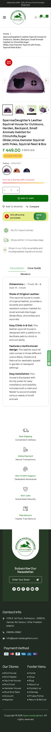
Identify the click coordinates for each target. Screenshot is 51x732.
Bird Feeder (10, 677)
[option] (25, 79)
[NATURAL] (17, 170)
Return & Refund (37, 699)
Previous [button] (5, 80)
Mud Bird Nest (12, 692)
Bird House (10, 673)
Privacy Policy (36, 696)
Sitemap (33, 692)
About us (34, 684)
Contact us (35, 688)
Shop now (25, 5)
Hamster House (12, 688)
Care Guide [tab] (34, 268)
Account (8, 696)
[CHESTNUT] (7, 170)
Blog (31, 680)
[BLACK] (27, 170)
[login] (36, 17)
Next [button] (46, 80)
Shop (32, 677)
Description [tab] (17, 268)
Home (6, 34)
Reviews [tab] (25, 274)
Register (8, 699)
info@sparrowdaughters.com (22, 638)
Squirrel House (12, 680)
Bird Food (9, 684)
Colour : (12, 163)
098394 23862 (13, 632)
